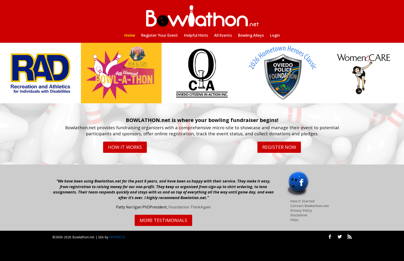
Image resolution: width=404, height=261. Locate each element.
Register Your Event (159, 36)
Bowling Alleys (251, 36)
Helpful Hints (196, 36)
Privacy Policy (301, 210)
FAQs (294, 220)
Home (129, 36)
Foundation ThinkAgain (190, 207)
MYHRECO (117, 237)
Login (275, 36)
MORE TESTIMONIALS (163, 220)
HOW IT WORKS (125, 147)
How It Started (302, 201)
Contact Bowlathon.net (309, 206)
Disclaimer (298, 215)
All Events (223, 36)
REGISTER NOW (279, 147)
